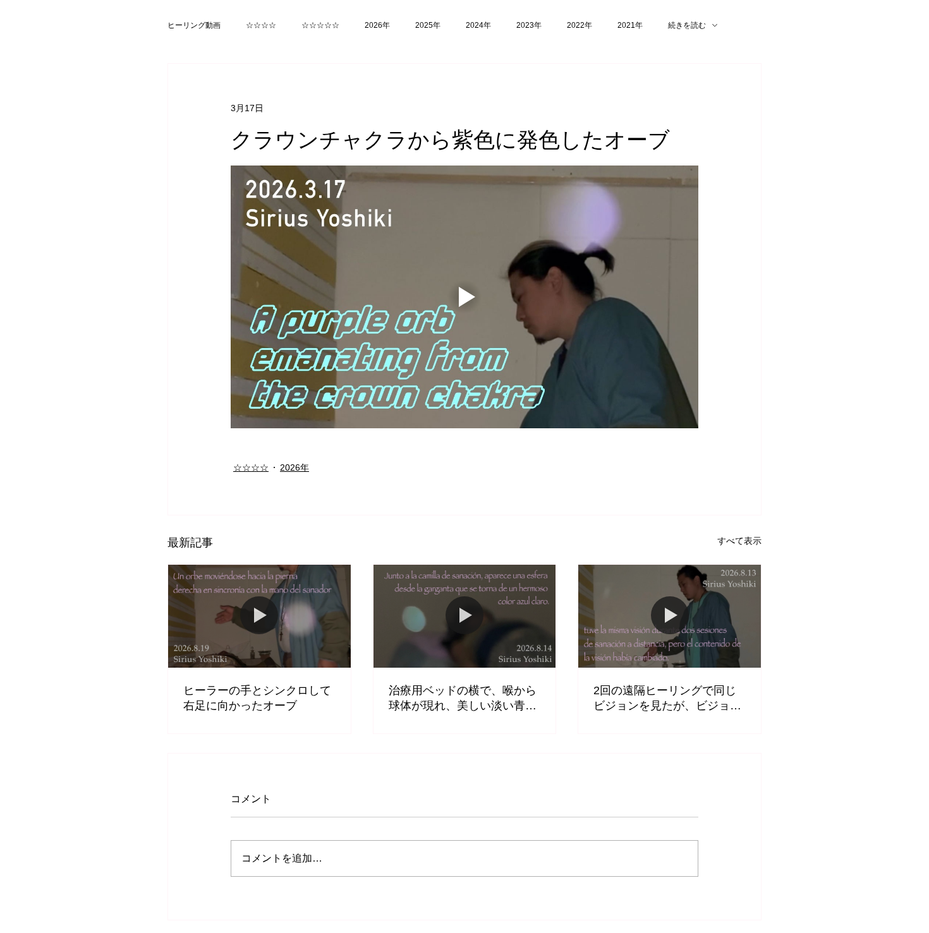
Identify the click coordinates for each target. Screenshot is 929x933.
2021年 (630, 25)
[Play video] (464, 297)
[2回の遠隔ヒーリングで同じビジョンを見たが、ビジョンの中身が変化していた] (669, 616)
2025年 (427, 25)
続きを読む (687, 25)
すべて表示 (739, 541)
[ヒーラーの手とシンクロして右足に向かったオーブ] (259, 616)
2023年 (529, 25)
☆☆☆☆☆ (320, 25)
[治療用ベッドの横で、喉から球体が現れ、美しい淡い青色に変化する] (464, 616)
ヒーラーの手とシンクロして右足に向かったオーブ (257, 698)
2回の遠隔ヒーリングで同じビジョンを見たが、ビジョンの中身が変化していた (667, 698)
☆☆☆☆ (261, 25)
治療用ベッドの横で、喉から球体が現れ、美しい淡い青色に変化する (463, 698)
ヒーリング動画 (194, 25)
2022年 (579, 25)
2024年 (478, 25)
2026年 (377, 25)
